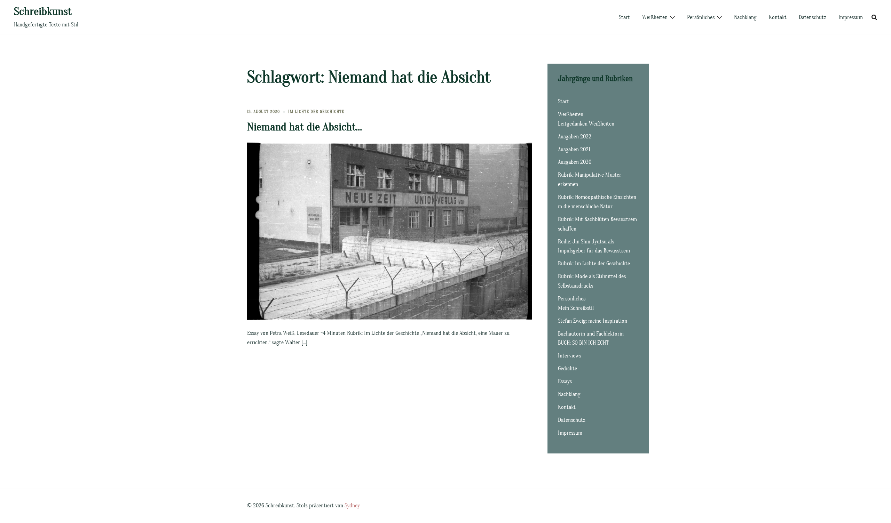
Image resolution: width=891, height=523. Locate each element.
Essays (565, 381)
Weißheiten (655, 17)
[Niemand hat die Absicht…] (389, 230)
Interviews (569, 356)
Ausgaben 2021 (574, 149)
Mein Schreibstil (576, 308)
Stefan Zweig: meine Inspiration (592, 321)
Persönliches (701, 17)
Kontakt (778, 17)
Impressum (850, 17)
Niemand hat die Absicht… (304, 126)
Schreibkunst (43, 11)
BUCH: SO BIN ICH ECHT (583, 343)
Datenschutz (812, 17)
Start (624, 17)
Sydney (352, 505)
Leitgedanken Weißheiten (586, 124)
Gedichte (567, 368)
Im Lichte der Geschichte (316, 111)
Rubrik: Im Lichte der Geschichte (594, 263)
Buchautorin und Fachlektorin (591, 334)
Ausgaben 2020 (574, 162)
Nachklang (745, 17)
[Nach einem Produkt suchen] (874, 17)
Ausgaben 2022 (574, 137)
